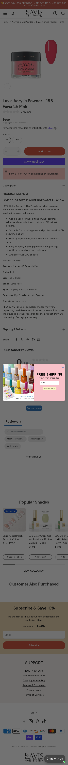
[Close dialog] (63, 366)
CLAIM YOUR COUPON (49, 388)
